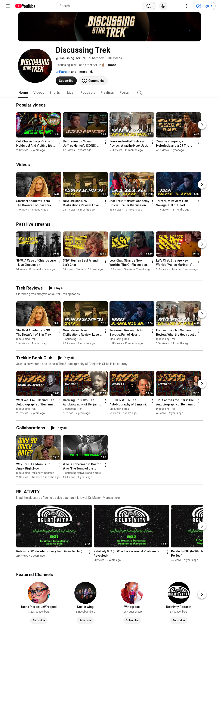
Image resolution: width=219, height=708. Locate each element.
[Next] (202, 125)
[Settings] (186, 6)
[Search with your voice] (163, 6)
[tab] (23, 93)
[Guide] (7, 6)
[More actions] (59, 142)
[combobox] (100, 6)
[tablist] (109, 93)
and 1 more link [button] (82, 71)
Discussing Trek (26, 339)
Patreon (64, 71)
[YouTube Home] (25, 6)
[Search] (148, 6)
